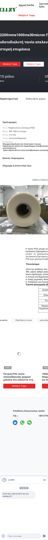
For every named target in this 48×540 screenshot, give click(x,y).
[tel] (36, 422)
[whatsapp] (22, 422)
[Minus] (44, 479)
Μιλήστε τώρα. (10, 64)
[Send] (44, 536)
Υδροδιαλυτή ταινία (23, 320)
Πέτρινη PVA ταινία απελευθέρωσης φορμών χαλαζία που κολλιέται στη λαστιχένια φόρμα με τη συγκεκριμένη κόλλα (18, 380)
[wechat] (29, 422)
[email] (15, 422)
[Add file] (3, 536)
